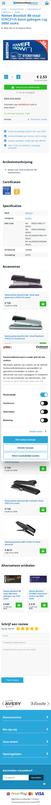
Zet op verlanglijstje (27, 92)
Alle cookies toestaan (25, 440)
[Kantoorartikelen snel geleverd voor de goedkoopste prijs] (25, 4)
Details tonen (36, 431)
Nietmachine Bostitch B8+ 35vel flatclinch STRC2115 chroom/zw (24, 337)
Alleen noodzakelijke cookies (25, 456)
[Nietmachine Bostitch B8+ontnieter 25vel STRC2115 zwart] (25, 487)
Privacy (35, 799)
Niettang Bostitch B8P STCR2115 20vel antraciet (22, 543)
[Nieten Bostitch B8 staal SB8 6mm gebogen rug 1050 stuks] (12, 579)
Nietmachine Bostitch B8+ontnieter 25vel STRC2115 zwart (24, 502)
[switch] (44, 403)
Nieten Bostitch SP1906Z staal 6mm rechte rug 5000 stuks (38, 595)
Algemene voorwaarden (21, 799)
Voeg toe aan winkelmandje (28, 87)
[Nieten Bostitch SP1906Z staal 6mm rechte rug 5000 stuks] (38, 579)
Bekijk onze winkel (12, 98)
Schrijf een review (39, 119)
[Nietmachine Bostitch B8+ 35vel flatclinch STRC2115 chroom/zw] (25, 322)
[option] (25, 50)
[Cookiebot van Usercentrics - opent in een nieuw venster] (36, 347)
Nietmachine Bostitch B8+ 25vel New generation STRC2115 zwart (22, 296)
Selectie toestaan (25, 447)
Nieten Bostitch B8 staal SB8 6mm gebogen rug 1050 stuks (12, 595)
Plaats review (12, 680)
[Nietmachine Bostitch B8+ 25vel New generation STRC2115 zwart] (25, 281)
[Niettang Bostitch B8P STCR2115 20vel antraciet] (25, 528)
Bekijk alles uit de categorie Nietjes (17, 28)
